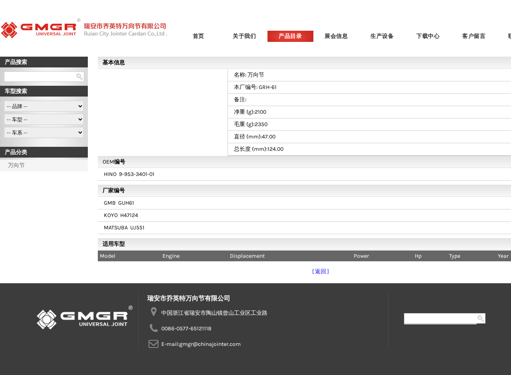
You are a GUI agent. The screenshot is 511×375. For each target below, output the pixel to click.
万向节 (16, 165)
